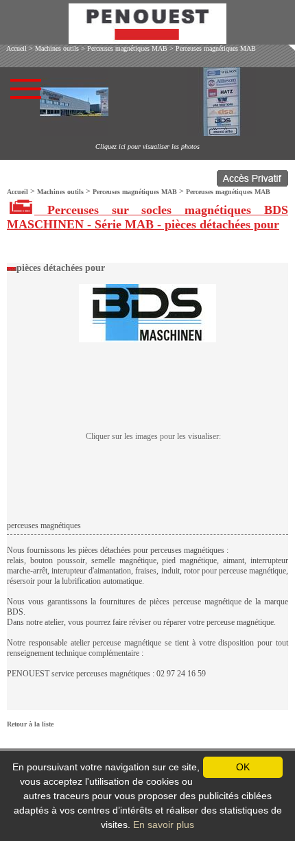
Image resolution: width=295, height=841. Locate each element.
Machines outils (57, 48)
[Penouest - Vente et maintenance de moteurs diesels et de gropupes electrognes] (147, 40)
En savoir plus (163, 824)
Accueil (16, 48)
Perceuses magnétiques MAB (127, 48)
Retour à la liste (30, 724)
